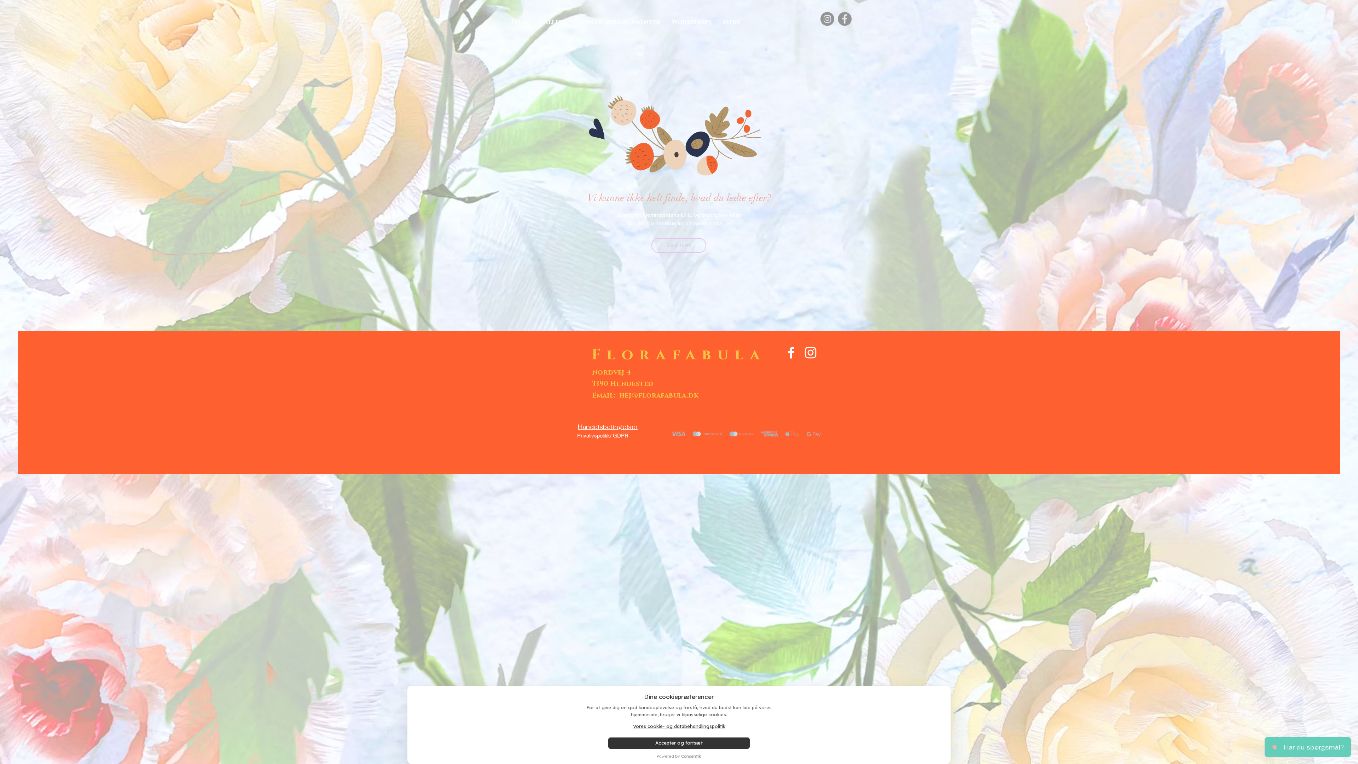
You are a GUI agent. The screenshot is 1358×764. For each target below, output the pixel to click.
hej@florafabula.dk (658, 395)
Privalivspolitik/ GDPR (602, 436)
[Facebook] (845, 19)
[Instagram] (827, 19)
